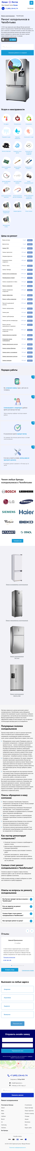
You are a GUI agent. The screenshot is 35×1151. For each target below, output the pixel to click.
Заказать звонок (17, 1095)
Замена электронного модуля (10, 344)
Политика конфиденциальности (17, 1147)
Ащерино (7, 1006)
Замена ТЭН (5, 248)
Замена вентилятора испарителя (7, 330)
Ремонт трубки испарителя (9, 299)
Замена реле (5, 312)
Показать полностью (9, 957)
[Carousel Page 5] (17, 965)
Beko (2, 1110)
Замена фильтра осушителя (9, 335)
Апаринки (7, 989)
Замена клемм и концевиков (9, 352)
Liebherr (3, 1116)
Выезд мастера (6, 240)
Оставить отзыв (9, 970)
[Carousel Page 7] (20, 965)
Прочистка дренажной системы (8, 303)
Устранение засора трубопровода (7, 339)
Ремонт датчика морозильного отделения (8, 325)
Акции (26, 1119)
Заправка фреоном (7, 256)
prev (27, 931)
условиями (30, 1056)
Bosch (3, 1119)
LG (2, 1122)
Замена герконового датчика (9, 356)
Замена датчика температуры (10, 320)
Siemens (3, 1127)
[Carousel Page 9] (23, 965)
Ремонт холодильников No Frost (17, 657)
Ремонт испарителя (7, 286)
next (32, 931)
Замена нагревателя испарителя (7, 290)
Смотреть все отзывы (28, 970)
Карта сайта (28, 1127)
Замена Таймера (6, 269)
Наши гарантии (29, 1110)
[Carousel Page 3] (14, 965)
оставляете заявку (11, 388)
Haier (2, 1113)
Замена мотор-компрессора (9, 273)
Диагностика (5, 244)
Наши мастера (29, 1108)
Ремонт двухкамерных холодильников (17, 620)
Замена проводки (6, 360)
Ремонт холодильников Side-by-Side (17, 695)
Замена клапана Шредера (9, 348)
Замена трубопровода (8, 316)
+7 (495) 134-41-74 (19, 1075)
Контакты (27, 1122)
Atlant (3, 1108)
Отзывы (27, 1116)
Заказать (30, 240)
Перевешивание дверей (8, 277)
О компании (28, 1105)
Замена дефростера (7, 295)
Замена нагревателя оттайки (9, 281)
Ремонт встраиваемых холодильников (17, 584)
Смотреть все (17, 541)
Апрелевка (7, 998)
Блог (26, 1125)
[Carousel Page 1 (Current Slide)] (11, 965)
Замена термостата (7, 252)
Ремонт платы (5, 265)
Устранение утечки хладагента (7, 261)
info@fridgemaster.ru (17, 1083)
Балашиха (7, 1014)
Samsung (3, 1125)
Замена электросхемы (8, 308)
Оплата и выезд (29, 1113)
